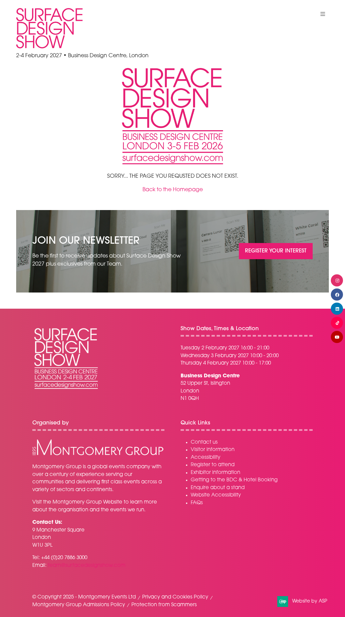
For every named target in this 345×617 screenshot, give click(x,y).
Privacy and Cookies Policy (175, 597)
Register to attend (212, 465)
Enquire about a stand (218, 487)
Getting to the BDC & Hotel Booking (234, 480)
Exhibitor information (215, 472)
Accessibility (205, 457)
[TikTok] (337, 323)
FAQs (197, 503)
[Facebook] (337, 294)
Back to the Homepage (173, 190)
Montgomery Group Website (87, 502)
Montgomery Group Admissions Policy (78, 605)
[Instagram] (337, 280)
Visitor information (212, 449)
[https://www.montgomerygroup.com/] (97, 454)
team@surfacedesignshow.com (86, 565)
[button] (323, 14)
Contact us (204, 442)
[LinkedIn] (337, 309)
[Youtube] (337, 337)
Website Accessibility (216, 495)
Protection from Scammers (164, 605)
